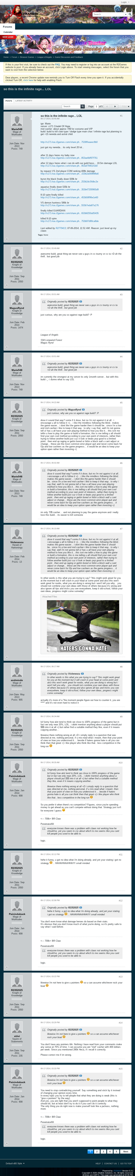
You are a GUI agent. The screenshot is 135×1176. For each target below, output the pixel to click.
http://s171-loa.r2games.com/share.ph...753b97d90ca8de (70, 221)
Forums (7, 26)
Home (6, 57)
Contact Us (110, 1163)
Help (98, 1163)
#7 (121, 529)
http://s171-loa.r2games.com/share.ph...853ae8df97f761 (69, 158)
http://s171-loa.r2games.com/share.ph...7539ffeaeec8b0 (69, 142)
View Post (80, 301)
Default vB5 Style (14, 1163)
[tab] (9, 100)
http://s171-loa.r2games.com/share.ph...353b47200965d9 (70, 189)
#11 (121, 854)
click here (28, 80)
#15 (121, 1069)
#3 (121, 294)
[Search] (130, 14)
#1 (121, 116)
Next (125, 1151)
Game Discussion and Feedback (69, 57)
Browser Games (27, 57)
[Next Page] (115, 106)
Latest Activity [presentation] (23, 101)
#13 (121, 977)
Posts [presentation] (8, 101)
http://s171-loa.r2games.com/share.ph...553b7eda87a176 (70, 205)
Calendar (8, 32)
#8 (121, 667)
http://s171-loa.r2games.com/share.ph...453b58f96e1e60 (69, 197)
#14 (121, 1023)
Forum (14, 57)
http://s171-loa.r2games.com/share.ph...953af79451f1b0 (69, 165)
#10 (121, 763)
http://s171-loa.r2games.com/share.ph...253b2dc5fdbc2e (69, 181)
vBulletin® (117, 1171)
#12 (121, 900)
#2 (121, 248)
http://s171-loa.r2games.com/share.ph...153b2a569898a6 (70, 173)
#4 (121, 356)
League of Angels (44, 57)
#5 (121, 402)
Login (124, 2)
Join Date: (14, 143)
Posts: (14, 148)
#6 (121, 463)
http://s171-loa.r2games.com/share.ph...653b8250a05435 (70, 213)
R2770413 (61, 228)
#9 (121, 716)
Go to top (125, 1163)
